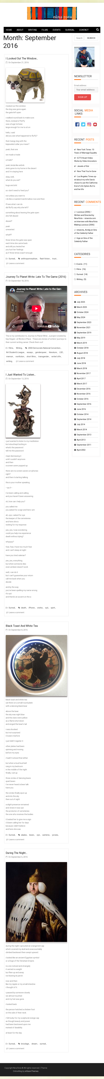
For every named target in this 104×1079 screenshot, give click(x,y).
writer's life (56, 356)
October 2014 (82, 414)
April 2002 (81, 450)
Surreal (12, 259)
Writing (19, 348)
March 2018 (82, 368)
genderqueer (40, 352)
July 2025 (81, 302)
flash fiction (45, 259)
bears (31, 835)
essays (30, 352)
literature (53, 352)
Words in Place (25, 339)
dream (34, 1044)
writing (9, 361)
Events (79, 264)
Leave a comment (16, 263)
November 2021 (83, 327)
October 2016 (82, 399)
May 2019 (81, 338)
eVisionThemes (31, 1071)
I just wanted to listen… (21, 374)
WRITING (32, 30)
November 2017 (83, 373)
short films (31, 356)
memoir (9, 356)
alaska (24, 835)
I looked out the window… (22, 58)
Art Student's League (15, 352)
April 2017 (81, 378)
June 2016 (81, 409)
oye (38, 835)
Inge (78, 238)
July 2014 (81, 424)
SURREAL (69, 30)
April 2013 (81, 440)
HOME (9, 30)
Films (11, 348)
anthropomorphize (29, 259)
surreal (43, 1044)
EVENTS (57, 30)
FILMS (45, 30)
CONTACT (84, 30)
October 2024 (82, 312)
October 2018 (82, 348)
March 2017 (82, 384)
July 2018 (81, 358)
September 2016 (84, 404)
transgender (43, 356)
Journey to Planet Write (37, 336)
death (23, 608)
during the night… (16, 853)
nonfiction (20, 356)
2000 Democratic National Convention (44, 348)
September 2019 (84, 333)
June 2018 (81, 363)
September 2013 (84, 435)
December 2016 (83, 389)
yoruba (55, 835)
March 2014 (82, 429)
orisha (40, 608)
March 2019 (82, 343)
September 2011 (84, 445)
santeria (45, 835)
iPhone (32, 608)
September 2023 (84, 322)
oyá (46, 608)
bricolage (25, 1044)
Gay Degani (10, 339)
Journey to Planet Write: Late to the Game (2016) (36, 276)
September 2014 (84, 419)
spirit (53, 608)
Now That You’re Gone (86, 171)
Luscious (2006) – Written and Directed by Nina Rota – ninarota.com (85, 215)
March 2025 (82, 307)
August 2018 (82, 353)
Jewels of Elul (83, 166)
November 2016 (83, 394)
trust (54, 259)
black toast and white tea (22, 625)
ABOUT (20, 30)
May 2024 (81, 317)
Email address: (80, 85)
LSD (61, 352)
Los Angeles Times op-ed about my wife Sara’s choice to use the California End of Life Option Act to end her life (85, 182)
